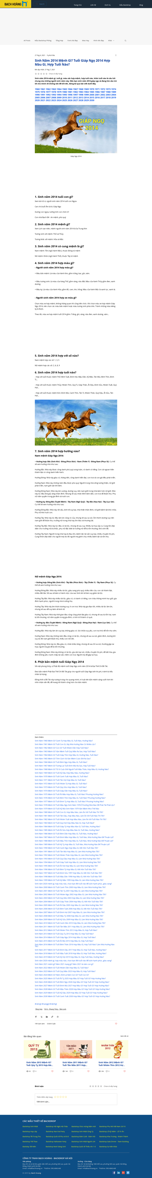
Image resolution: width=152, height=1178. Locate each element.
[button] (125, 40)
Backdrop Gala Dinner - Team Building (114, 1141)
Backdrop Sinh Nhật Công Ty (82, 1131)
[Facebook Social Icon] (113, 1172)
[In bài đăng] (58, 1017)
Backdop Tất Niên (29, 1146)
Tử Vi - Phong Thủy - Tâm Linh (55, 1009)
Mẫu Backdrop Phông (43, 40)
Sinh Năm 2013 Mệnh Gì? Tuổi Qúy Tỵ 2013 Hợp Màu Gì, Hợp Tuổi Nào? (39, 1064)
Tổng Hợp (59, 40)
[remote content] (76, 178)
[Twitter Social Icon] (128, 1172)
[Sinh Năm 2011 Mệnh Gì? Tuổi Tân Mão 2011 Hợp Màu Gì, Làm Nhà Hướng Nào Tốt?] (76, 1049)
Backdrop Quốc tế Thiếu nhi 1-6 (83, 1146)
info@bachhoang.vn (35, 1168)
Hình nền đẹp (98, 40)
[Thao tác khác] (116, 55)
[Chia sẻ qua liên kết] (52, 1017)
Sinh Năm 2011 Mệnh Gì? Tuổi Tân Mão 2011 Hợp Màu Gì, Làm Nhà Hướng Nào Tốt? (75, 1064)
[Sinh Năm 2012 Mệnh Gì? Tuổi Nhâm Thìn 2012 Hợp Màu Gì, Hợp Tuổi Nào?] (112, 1049)
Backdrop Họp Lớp (30, 1131)
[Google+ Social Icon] (123, 1172)
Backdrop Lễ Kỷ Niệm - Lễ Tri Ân (111, 1131)
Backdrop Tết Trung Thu (32, 1136)
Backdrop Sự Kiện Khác (108, 1146)
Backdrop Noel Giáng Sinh (56, 1146)
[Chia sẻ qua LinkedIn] (47, 1017)
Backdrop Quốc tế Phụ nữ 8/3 (57, 1136)
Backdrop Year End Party (55, 1131)
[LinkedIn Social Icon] (118, 1172)
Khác (110, 40)
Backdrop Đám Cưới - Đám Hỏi (83, 1136)
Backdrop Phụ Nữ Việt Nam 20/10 (112, 1126)
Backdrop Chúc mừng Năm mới (84, 1126)
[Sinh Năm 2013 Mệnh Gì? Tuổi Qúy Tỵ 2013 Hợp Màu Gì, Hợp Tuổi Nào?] (40, 1049)
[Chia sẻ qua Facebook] (36, 1017)
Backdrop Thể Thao (30, 1141)
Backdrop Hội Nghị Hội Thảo (57, 1126)
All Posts (27, 40)
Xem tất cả (124, 1036)
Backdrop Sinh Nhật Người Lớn (83, 1141)
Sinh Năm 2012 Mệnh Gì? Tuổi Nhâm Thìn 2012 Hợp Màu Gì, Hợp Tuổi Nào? (111, 1064)
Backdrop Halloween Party (56, 1141)
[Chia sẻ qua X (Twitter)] (41, 1017)
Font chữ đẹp (73, 40)
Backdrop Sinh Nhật (30, 1126)
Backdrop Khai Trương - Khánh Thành (113, 1136)
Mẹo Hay (85, 40)
